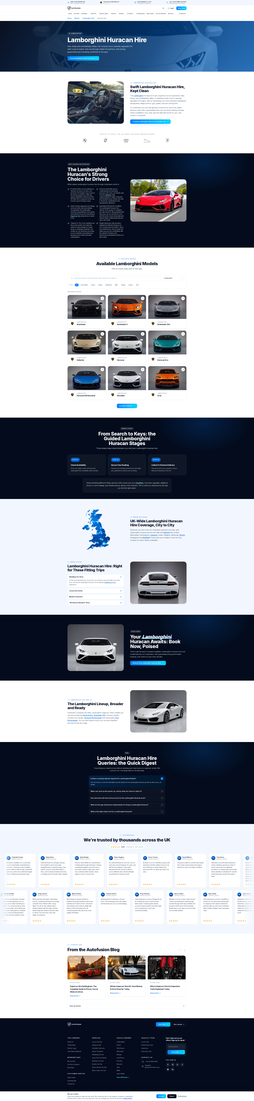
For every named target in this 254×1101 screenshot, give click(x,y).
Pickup (123, 285)
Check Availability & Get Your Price (82, 58)
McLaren (119, 1064)
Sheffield (146, 538)
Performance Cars (147, 1045)
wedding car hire (110, 582)
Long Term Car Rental (99, 1058)
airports (167, 532)
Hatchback (108, 285)
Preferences (182, 1096)
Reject (172, 1096)
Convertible (84, 285)
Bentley (119, 1054)
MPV (116, 285)
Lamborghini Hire (88, 18)
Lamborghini (138, 96)
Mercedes (120, 1051)
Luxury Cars (145, 1042)
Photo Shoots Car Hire (99, 1067)
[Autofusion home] (73, 8)
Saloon (131, 285)
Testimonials (71, 1045)
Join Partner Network (74, 1051)
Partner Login (71, 1048)
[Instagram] (173, 1065)
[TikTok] (182, 1065)
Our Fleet (76, 13)
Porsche (119, 1061)
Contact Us (182, 13)
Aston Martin (121, 1073)
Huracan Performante (93, 718)
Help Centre (150, 13)
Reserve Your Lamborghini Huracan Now (147, 663)
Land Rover (120, 1058)
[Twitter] (177, 1065)
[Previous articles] (180, 950)
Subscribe (175, 1052)
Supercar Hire (96, 1045)
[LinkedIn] (173, 1069)
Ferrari (119, 1045)
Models (77, 18)
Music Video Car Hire (99, 1070)
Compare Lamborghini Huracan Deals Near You (149, 121)
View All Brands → (123, 1077)
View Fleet (162, 1024)
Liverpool (153, 535)
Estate (100, 285)
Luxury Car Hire (97, 1042)
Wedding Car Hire (98, 1054)
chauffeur (140, 483)
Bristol (182, 535)
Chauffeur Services (98, 1048)
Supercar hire (75, 216)
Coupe (93, 285)
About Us (171, 13)
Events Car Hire (97, 1064)
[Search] (163, 8)
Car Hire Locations (73, 1064)
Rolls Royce (120, 1048)
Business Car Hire (98, 1061)
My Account (71, 1061)
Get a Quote (178, 1024)
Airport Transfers (97, 1051)
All (76, 285)
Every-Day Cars (146, 1051)
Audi (118, 1067)
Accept (161, 1096)
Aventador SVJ (99, 715)
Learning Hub (140, 13)
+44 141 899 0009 (151, 1061)
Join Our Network (161, 13)
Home (70, 13)
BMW (118, 1070)
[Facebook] (168, 1065)
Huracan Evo (88, 715)
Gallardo (108, 195)
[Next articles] (185, 950)
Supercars (144, 1048)
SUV (137, 285)
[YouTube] (168, 1069)
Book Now (181, 8)
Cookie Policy (127, 1098)
